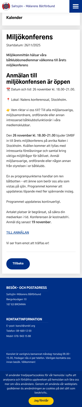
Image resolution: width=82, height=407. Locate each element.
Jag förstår (41, 400)
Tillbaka (18, 263)
